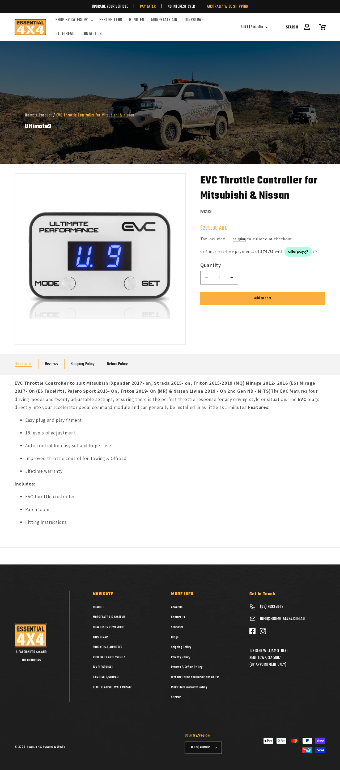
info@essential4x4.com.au (282, 618)
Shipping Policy (83, 364)
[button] (74, 20)
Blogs (174, 637)
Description (23, 364)
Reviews (51, 364)
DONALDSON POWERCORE (109, 627)
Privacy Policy (180, 657)
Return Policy (117, 364)
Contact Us (178, 617)
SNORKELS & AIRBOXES (107, 647)
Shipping (239, 239)
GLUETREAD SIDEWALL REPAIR (112, 687)
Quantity (210, 264)
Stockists (177, 627)
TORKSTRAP (100, 637)
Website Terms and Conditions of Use (195, 677)
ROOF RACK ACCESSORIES (109, 657)
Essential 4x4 (34, 746)
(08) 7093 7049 (272, 606)
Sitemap (176, 697)
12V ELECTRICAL (103, 667)
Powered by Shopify (54, 746)
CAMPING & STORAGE (106, 677)
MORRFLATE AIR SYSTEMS (109, 617)
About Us (176, 607)
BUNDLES (99, 607)
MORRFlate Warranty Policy (189, 687)
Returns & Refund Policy (186, 667)
